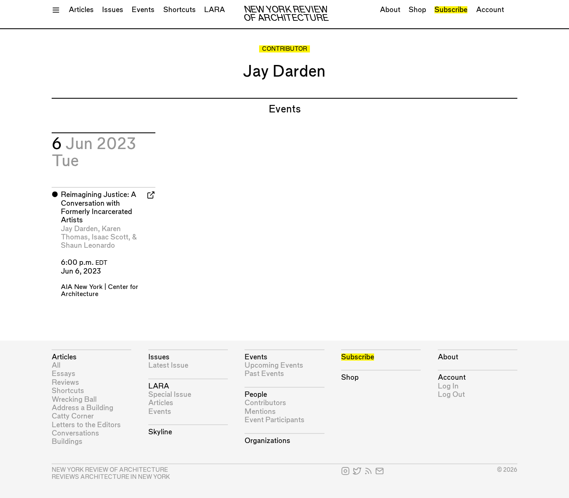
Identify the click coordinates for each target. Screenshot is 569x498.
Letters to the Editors (86, 424)
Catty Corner (73, 416)
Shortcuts (179, 9)
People (256, 394)
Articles (81, 9)
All (56, 365)
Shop (417, 9)
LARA (214, 9)
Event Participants (274, 419)
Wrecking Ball (74, 399)
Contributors (265, 402)
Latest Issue (168, 365)
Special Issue (169, 394)
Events (143, 9)
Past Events (264, 373)
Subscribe (450, 9)
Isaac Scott (110, 237)
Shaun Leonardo (88, 245)
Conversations (75, 433)
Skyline (160, 432)
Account (490, 9)
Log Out (451, 394)
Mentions (260, 411)
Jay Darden (79, 228)
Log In (448, 386)
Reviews (65, 382)
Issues (112, 9)
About (390, 9)
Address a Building (82, 407)
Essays (63, 373)
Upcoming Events (274, 365)
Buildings (67, 441)
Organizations (267, 440)
